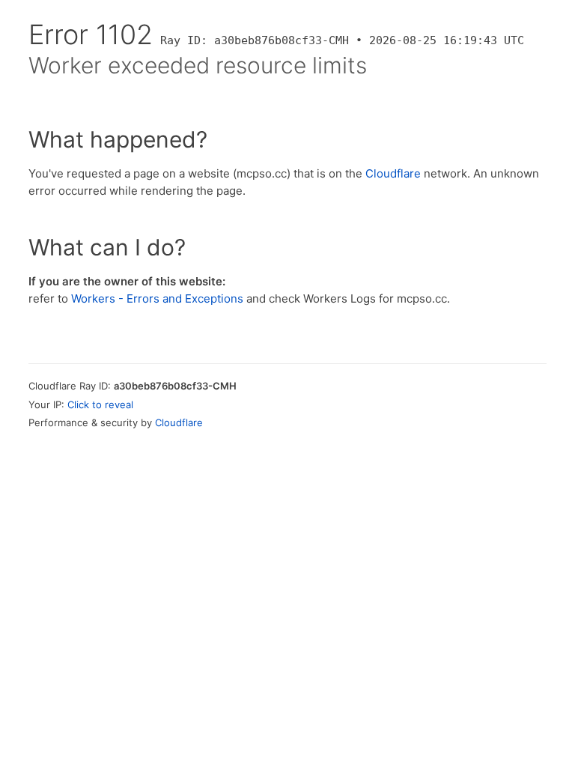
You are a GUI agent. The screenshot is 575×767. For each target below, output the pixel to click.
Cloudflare (393, 173)
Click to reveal (100, 404)
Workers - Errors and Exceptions (157, 298)
